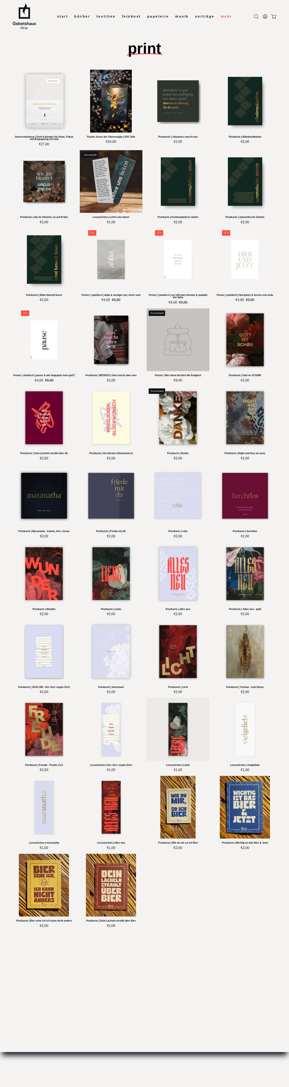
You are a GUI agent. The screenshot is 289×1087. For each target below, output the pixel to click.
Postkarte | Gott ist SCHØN (245, 375)
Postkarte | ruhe (178, 531)
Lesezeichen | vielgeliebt (245, 765)
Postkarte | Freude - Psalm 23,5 (44, 765)
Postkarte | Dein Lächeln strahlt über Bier (111, 921)
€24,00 (111, 141)
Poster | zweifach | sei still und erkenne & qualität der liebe (178, 296)
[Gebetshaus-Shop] (24, 16)
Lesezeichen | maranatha (44, 843)
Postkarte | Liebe (111, 609)
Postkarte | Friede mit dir (111, 531)
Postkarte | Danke (178, 453)
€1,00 (111, 222)
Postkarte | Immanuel (111, 687)
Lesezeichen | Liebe (178, 765)
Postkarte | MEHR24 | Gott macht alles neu (110, 375)
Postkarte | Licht (178, 687)
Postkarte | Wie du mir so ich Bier (178, 843)
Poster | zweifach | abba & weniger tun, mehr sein (111, 295)
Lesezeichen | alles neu (111, 843)
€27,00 (44, 144)
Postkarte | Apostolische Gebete (245, 217)
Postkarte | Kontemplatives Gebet (178, 217)
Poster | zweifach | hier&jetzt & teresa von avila (245, 295)
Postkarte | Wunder (44, 609)
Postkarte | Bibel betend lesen (44, 295)
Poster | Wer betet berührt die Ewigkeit (178, 375)
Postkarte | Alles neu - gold (245, 609)
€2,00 (178, 141)
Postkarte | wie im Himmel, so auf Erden (44, 217)
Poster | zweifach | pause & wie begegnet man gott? (44, 375)
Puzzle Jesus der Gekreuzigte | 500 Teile (111, 137)
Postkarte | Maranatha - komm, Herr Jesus (44, 531)
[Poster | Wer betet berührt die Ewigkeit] (178, 339)
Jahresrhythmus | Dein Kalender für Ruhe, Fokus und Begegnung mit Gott (44, 138)
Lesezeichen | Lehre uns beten (111, 217)
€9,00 (178, 380)
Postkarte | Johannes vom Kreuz (178, 137)
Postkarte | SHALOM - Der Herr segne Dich (44, 687)
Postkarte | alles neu (178, 609)
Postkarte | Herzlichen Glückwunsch (111, 453)
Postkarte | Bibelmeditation (245, 137)
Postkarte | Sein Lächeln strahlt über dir (44, 453)
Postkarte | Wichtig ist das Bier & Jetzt (245, 843)
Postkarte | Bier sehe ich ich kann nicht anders (44, 921)
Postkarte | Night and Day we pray (244, 453)
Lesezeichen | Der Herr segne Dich (111, 765)
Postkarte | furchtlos (245, 531)
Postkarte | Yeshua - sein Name (245, 687)
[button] (256, 16)
